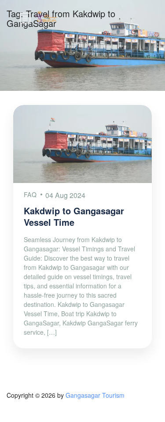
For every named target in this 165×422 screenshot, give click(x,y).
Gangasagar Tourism (95, 395)
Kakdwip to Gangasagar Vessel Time (74, 216)
